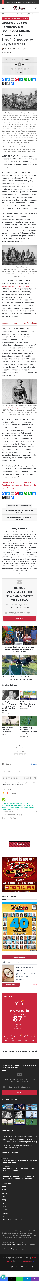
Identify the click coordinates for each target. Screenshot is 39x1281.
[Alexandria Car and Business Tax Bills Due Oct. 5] (7, 1107)
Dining (4, 1200)
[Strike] (11, 778)
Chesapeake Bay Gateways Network (15, 286)
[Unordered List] (16, 778)
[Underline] (9, 778)
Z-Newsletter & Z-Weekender (12, 1220)
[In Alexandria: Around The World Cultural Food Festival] (28, 695)
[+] (29, 778)
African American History (20, 506)
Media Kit (5, 1213)
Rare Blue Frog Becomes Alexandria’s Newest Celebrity (28, 731)
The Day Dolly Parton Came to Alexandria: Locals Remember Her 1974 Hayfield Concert (10, 706)
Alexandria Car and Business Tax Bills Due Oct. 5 (20, 1136)
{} (27, 778)
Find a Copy (19, 844)
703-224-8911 (20, 1242)
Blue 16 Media (28, 1261)
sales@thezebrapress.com (11, 1244)
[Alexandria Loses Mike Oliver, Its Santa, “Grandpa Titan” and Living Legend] (19, 1114)
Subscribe (5, 1210)
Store (3, 1203)
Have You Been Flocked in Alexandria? (7, 730)
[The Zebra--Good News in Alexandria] (19, 8)
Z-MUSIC (5, 1216)
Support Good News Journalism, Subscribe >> (19, 323)
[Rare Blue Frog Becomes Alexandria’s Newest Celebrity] (28, 721)
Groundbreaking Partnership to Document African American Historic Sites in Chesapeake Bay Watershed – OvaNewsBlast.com (18, 806)
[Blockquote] (19, 778)
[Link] (24, 778)
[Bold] (3, 778)
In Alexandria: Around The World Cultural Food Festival (28, 704)
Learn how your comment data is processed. (19, 783)
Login (35, 764)
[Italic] (6, 778)
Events (4, 1196)
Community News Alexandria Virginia (21, 14)
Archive (4, 1193)
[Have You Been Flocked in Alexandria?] (10, 721)
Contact (4, 1206)
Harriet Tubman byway (13, 408)
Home (5, 14)
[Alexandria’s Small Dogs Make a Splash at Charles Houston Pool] (31, 1107)
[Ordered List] (14, 778)
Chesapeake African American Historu (20, 511)
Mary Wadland (8, 49)
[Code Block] (22, 778)
